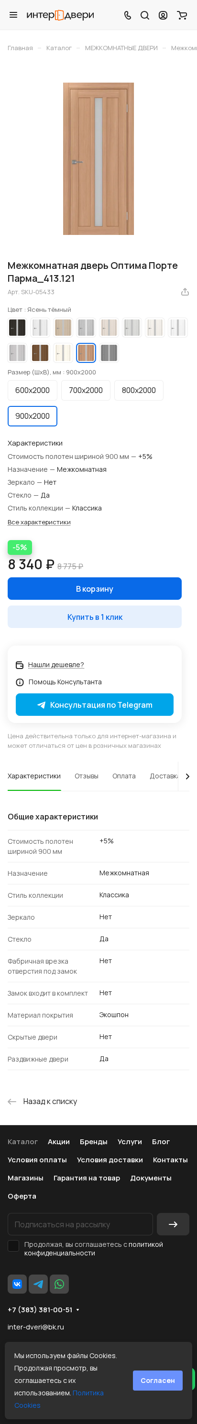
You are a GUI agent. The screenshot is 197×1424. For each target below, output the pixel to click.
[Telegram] (38, 1284)
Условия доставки (110, 1160)
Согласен (158, 1380)
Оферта (22, 1196)
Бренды (94, 1142)
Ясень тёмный (86, 352)
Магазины (26, 1178)
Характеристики (34, 775)
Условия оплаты (37, 1160)
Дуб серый (86, 327)
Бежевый (154, 327)
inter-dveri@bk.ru (36, 1327)
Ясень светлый (63, 352)
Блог (161, 1142)
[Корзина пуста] (182, 15)
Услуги (130, 1142)
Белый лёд (40, 327)
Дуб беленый (63, 327)
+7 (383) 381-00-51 (40, 1310)
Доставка (165, 775)
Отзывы (86, 775)
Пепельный (17, 352)
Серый (109, 352)
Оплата (124, 775)
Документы (151, 1178)
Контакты (170, 1160)
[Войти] (163, 15)
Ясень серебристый (132, 327)
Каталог (23, 1142)
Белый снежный (177, 327)
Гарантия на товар (87, 1178)
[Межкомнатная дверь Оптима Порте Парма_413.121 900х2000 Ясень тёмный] (98, 159)
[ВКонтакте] (17, 1284)
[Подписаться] (173, 1224)
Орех (40, 352)
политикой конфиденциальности (93, 1248)
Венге (17, 327)
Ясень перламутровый (109, 327)
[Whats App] (59, 1284)
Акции (59, 1142)
